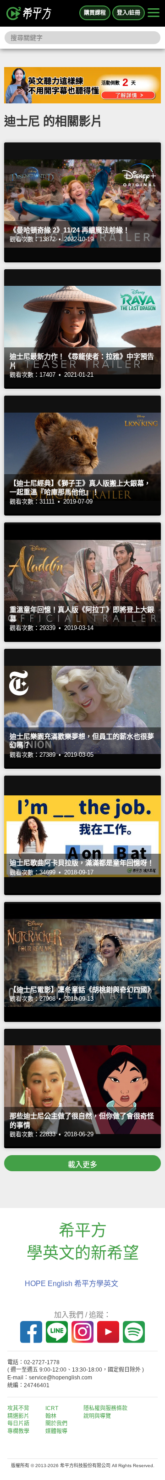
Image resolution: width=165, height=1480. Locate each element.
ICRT (51, 1408)
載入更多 (82, 1164)
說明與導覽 (97, 1416)
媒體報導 (56, 1431)
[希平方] (29, 13)
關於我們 (56, 1423)
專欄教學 (18, 1431)
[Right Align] (153, 13)
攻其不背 (18, 1408)
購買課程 (95, 13)
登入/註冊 (128, 13)
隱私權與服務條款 (105, 1408)
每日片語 (18, 1423)
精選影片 (18, 1416)
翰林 (50, 1416)
